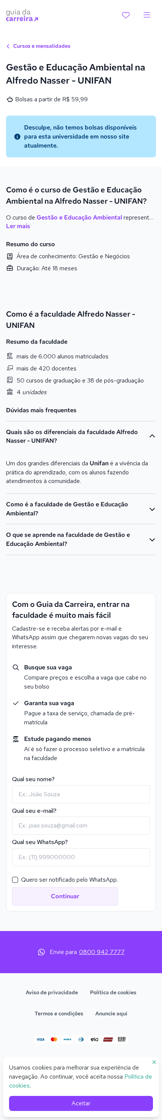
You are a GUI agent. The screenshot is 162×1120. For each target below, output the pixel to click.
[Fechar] (141, 445)
